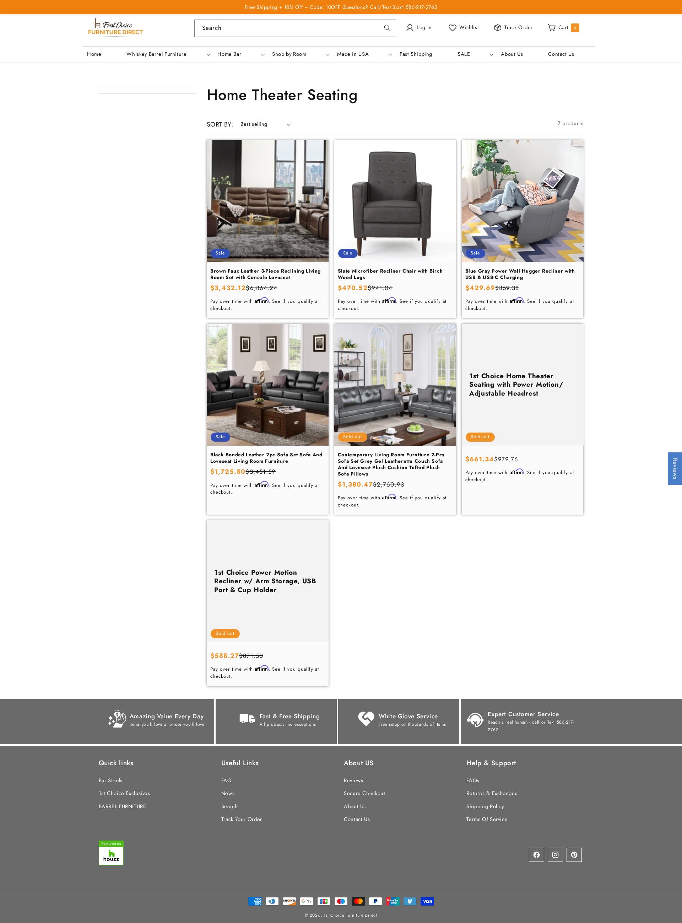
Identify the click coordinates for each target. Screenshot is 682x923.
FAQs (473, 780)
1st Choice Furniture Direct (350, 915)
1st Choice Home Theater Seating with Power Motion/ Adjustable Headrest (516, 385)
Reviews (353, 780)
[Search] (387, 28)
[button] (167, 54)
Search (229, 806)
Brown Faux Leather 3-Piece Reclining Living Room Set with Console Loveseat (265, 274)
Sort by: (220, 124)
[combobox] (295, 28)
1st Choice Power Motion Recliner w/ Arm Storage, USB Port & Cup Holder (265, 581)
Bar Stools (111, 780)
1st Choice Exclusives (124, 793)
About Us (355, 806)
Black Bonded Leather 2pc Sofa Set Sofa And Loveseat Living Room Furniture (266, 458)
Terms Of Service (487, 819)
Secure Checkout (364, 793)
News (228, 793)
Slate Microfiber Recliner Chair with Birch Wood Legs (390, 274)
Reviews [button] (675, 468)
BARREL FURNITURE (122, 806)
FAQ (226, 780)
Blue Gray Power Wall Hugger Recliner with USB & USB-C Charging (520, 274)
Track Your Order (241, 819)
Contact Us (357, 819)
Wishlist (469, 27)
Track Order (518, 27)
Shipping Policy (485, 806)
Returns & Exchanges (491, 793)
